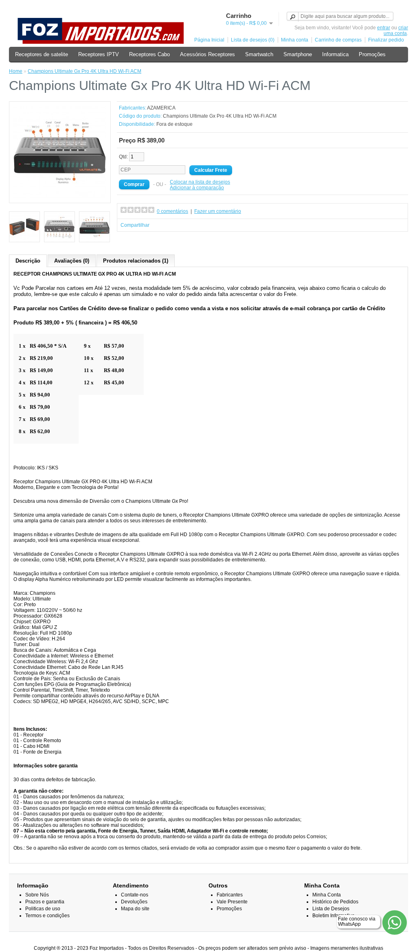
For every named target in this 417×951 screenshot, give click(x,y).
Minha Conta (326, 895)
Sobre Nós (37, 895)
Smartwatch (259, 54)
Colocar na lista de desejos (200, 182)
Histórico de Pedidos (335, 902)
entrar (383, 28)
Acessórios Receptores (207, 54)
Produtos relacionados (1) (135, 261)
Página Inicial (209, 40)
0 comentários (172, 211)
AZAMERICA (161, 108)
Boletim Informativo (333, 915)
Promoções (372, 54)
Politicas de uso (42, 909)
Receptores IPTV (98, 54)
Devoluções (134, 902)
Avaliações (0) (71, 261)
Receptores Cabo (149, 54)
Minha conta (294, 40)
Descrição (27, 261)
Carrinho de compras (338, 40)
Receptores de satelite (41, 54)
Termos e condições (47, 915)
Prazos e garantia (44, 902)
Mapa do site (135, 909)
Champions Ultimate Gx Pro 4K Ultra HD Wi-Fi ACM (84, 71)
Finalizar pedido (386, 40)
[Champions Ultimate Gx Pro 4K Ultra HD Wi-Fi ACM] (59, 197)
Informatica (335, 54)
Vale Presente (232, 902)
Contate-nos (134, 895)
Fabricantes (230, 895)
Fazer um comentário (217, 211)
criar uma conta (396, 30)
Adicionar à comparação (197, 188)
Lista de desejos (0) (252, 40)
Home (15, 71)
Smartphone (297, 54)
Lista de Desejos (330, 909)
